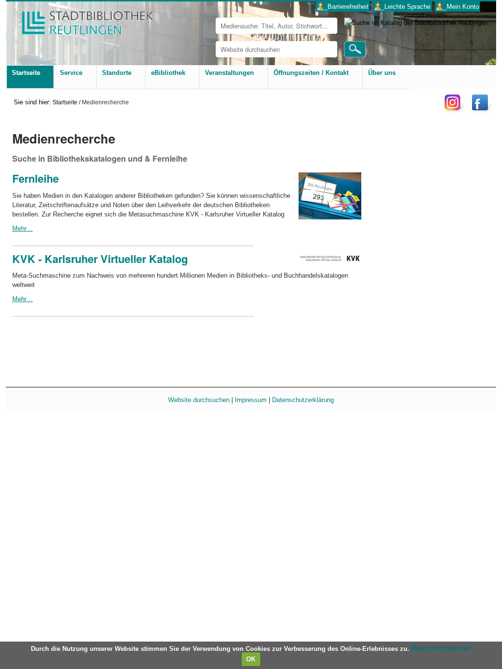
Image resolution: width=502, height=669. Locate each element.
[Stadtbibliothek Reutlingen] (81, 19)
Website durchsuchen (198, 400)
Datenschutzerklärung (303, 400)
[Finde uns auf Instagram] (455, 110)
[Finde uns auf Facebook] (481, 110)
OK (250, 659)
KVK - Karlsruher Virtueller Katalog (100, 258)
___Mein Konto (457, 6)
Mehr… (22, 228)
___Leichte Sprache (402, 6)
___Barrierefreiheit (343, 6)
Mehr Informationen (441, 648)
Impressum (251, 400)
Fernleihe (35, 178)
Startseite (64, 102)
